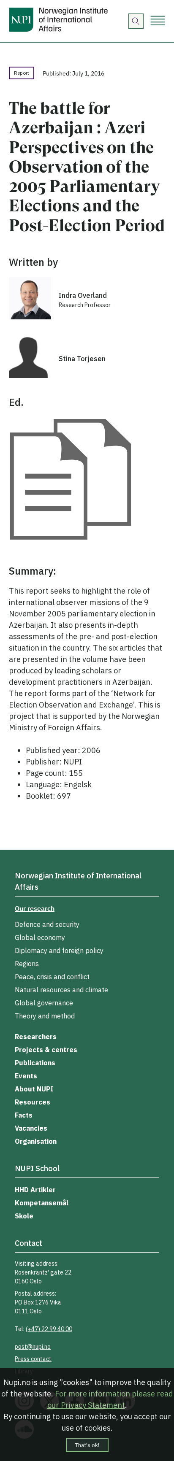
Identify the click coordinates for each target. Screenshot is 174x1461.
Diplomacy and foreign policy (59, 950)
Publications (35, 1063)
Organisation (36, 1141)
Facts (24, 1115)
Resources (32, 1102)
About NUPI (34, 1089)
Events (26, 1076)
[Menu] (157, 21)
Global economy (40, 937)
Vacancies (31, 1128)
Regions (27, 963)
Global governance (44, 1003)
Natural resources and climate (61, 990)
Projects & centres (46, 1049)
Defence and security (47, 924)
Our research (34, 908)
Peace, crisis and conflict (52, 976)
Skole (24, 1216)
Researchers (36, 1036)
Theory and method (45, 1016)
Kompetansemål (41, 1203)
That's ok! (87, 1445)
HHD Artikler (35, 1190)
